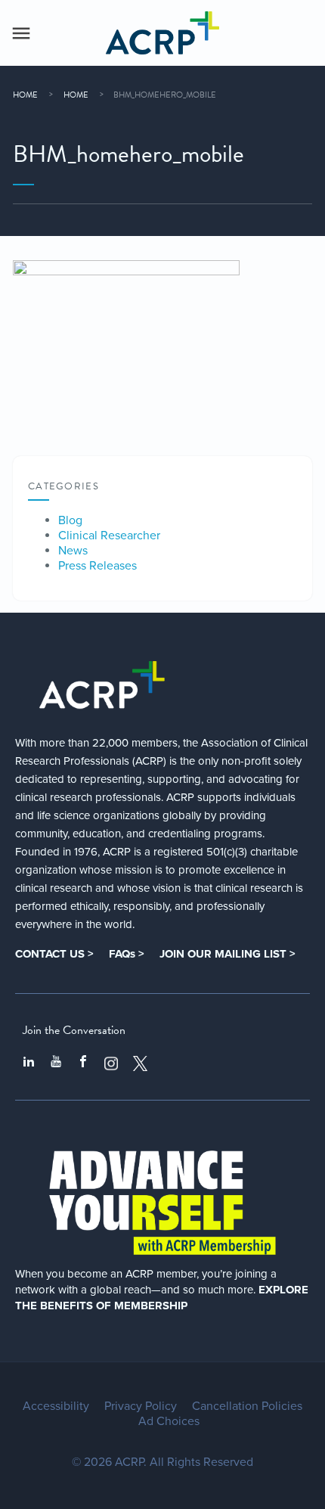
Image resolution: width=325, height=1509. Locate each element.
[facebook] (83, 1063)
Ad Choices (169, 1421)
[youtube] (56, 1063)
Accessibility (56, 1406)
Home (25, 94)
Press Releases (97, 565)
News (73, 550)
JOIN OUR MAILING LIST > (227, 954)
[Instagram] (111, 1063)
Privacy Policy (140, 1406)
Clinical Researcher (109, 535)
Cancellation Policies (247, 1406)
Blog (70, 520)
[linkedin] (29, 1063)
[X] (140, 1063)
